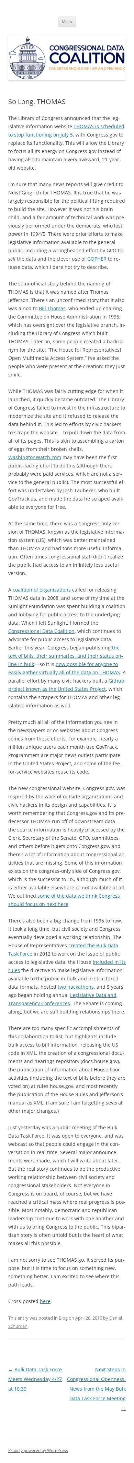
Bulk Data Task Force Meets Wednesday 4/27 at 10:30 (35, 1379)
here (45, 1301)
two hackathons (76, 986)
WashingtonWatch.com (34, 457)
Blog (63, 1318)
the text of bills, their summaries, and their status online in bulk (65, 655)
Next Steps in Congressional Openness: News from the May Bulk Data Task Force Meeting (96, 1388)
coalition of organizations (42, 589)
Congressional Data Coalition (41, 631)
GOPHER (97, 258)
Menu (67, 21)
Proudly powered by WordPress (38, 1450)
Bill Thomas (52, 308)
